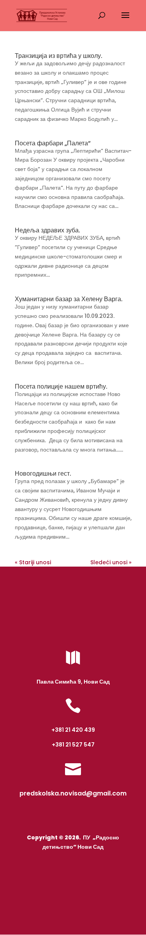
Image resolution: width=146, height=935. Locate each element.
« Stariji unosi (33, 562)
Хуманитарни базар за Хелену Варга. (69, 299)
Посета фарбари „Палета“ (53, 143)
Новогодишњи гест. (43, 473)
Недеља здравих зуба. (47, 230)
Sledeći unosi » (111, 562)
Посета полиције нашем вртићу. (61, 386)
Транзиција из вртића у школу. (58, 55)
